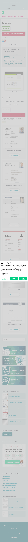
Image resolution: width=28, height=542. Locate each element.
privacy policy (4, 273)
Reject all (14, 278)
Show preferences (5, 278)
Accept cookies (23, 278)
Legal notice (4, 274)
